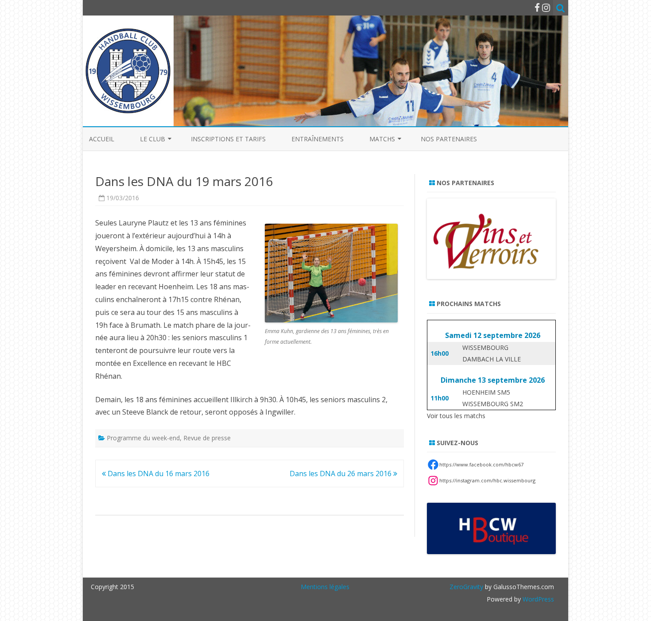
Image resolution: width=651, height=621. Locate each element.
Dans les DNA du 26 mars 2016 (341, 473)
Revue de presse (207, 438)
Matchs (382, 139)
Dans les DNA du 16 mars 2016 (157, 473)
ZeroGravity (466, 586)
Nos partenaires (449, 139)
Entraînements (317, 139)
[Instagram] (546, 7)
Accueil (101, 139)
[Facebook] (537, 7)
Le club (152, 139)
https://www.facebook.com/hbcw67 (481, 464)
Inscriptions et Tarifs (228, 139)
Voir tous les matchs (456, 415)
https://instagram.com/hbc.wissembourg (487, 480)
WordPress (537, 599)
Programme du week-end (143, 438)
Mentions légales (325, 586)
